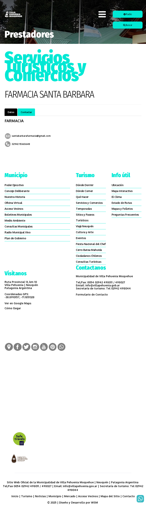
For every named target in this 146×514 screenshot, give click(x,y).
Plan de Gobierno (15, 238)
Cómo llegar (13, 308)
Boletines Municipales (18, 214)
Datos (11, 112)
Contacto (128, 496)
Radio (128, 14)
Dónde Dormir (84, 185)
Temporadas (84, 208)
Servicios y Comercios (89, 202)
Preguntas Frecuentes (125, 214)
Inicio (14, 496)
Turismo (26, 496)
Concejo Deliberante (17, 191)
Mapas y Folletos (122, 208)
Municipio (54, 496)
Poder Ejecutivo (14, 185)
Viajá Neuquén (85, 226)
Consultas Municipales (19, 226)
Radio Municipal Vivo (17, 232)
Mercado (69, 496)
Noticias (40, 496)
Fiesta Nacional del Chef (91, 244)
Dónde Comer (84, 191)
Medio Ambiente (15, 220)
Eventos (81, 238)
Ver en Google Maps (18, 303)
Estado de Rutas (122, 202)
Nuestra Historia (15, 196)
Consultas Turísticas (88, 261)
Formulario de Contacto (92, 294)
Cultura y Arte (84, 232)
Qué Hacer (82, 196)
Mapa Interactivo (122, 191)
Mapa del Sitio (110, 496)
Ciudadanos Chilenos (89, 255)
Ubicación (118, 185)
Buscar (128, 25)
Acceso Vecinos (14, 208)
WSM (95, 502)
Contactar (26, 112)
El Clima (117, 196)
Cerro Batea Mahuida (89, 249)
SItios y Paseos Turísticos (85, 217)
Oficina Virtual (13, 202)
